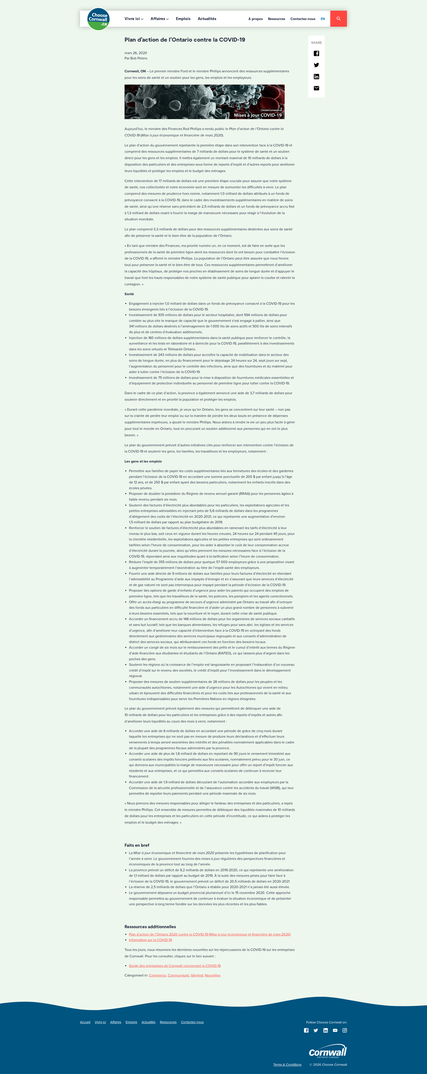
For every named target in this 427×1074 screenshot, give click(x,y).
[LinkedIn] (316, 77)
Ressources (276, 19)
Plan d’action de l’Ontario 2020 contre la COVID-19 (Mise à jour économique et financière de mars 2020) (210, 934)
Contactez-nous (302, 19)
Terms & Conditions (287, 1065)
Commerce (157, 975)
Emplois (183, 18)
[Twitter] (316, 65)
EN (323, 19)
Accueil (85, 1022)
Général (197, 975)
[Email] (316, 88)
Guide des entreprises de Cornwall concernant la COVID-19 (175, 966)
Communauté (178, 975)
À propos (255, 19)
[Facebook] (316, 54)
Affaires (158, 18)
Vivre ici (132, 18)
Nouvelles (212, 975)
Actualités (207, 18)
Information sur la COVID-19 (150, 940)
